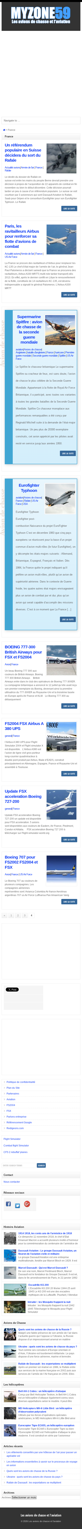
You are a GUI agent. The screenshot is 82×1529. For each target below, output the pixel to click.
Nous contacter (12, 1181)
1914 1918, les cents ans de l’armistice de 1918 (45, 1233)
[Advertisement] (41, 74)
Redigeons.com (15, 1128)
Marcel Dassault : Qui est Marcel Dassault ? (43, 1267)
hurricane (59, 352)
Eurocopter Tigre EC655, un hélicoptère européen (46, 1425)
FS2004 (11, 1105)
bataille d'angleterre (36, 352)
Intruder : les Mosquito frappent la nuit (49, 1302)
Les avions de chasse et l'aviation (41, 1515)
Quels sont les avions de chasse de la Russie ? (44, 1329)
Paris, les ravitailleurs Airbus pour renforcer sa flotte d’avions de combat (22, 236)
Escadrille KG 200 (38, 1285)
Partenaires (13, 1093)
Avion (7, 664)
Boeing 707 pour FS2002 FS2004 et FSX (21, 862)
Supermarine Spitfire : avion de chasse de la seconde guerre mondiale (29, 329)
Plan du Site (13, 1087)
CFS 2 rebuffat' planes (15, 1152)
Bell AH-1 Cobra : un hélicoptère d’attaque (42, 1391)
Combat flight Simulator (16, 1145)
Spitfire (62, 355)
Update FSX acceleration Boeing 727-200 (23, 796)
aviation (19, 349)
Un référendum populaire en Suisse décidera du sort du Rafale (23, 153)
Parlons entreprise (16, 1116)
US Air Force (11, 256)
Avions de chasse (32, 349)
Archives (6, 1497)
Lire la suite (69, 208)
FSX (9, 1111)
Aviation (11, 1099)
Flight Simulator (12, 1139)
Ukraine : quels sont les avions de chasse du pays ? (47, 1346)
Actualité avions (12, 167)
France (38, 167)
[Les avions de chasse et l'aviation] (41, 23)
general (8, 735)
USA (25, 503)
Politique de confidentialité (21, 1082)
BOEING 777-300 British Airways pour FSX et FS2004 (23, 652)
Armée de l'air (27, 167)
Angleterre (20, 352)
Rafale (8, 170)
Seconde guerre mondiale (45, 355)
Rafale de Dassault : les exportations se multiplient (47, 1363)
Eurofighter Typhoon (29, 488)
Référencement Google (19, 1122)
